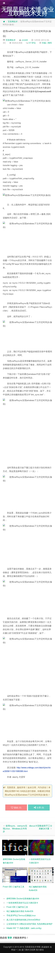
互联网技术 (13, 21)
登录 (9, 937)
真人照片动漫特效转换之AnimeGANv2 (23, 919)
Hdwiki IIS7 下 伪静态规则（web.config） (24, 928)
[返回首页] (4, 21)
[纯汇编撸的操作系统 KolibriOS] (41, 874)
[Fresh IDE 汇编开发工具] (15, 874)
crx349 (25, 39)
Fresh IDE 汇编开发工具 (17, 906)
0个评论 (32, 42)
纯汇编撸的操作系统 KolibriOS (19, 911)
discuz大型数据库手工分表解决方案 (40, 827)
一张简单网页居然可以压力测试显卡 (22, 902)
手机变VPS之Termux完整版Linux (21, 915)
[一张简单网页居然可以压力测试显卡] (41, 847)
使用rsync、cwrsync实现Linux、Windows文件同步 (15, 828)
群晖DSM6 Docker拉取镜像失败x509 (22, 898)
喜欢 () (17, 807)
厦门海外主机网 (28, 949)
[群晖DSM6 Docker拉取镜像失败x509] (15, 847)
